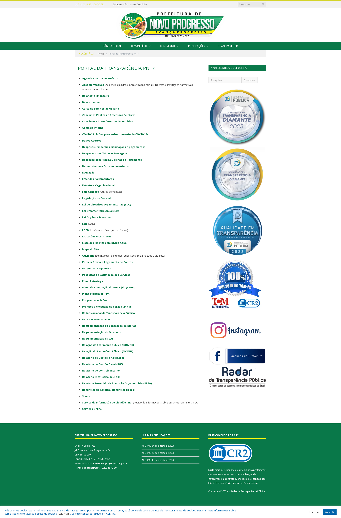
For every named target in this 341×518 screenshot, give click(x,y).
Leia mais (63, 513)
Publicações (196, 46)
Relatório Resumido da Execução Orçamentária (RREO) (117, 383)
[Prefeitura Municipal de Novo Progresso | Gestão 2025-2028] (170, 24)
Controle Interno (92, 127)
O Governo (167, 46)
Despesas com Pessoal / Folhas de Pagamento (112, 159)
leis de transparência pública (224, 483)
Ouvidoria (88, 255)
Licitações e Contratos (96, 236)
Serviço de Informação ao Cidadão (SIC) (107, 402)
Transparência (228, 46)
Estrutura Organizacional (98, 185)
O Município (139, 46)
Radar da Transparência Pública (248, 491)
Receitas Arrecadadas (96, 319)
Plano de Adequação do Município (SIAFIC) (108, 287)
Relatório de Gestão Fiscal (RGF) (102, 364)
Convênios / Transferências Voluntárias (107, 121)
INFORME (118, 4)
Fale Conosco (90, 191)
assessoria (233, 474)
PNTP (223, 491)
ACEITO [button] (329, 511)
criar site (230, 469)
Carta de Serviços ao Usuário (100, 108)
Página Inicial (112, 46)
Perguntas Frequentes (96, 268)
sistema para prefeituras (252, 469)
